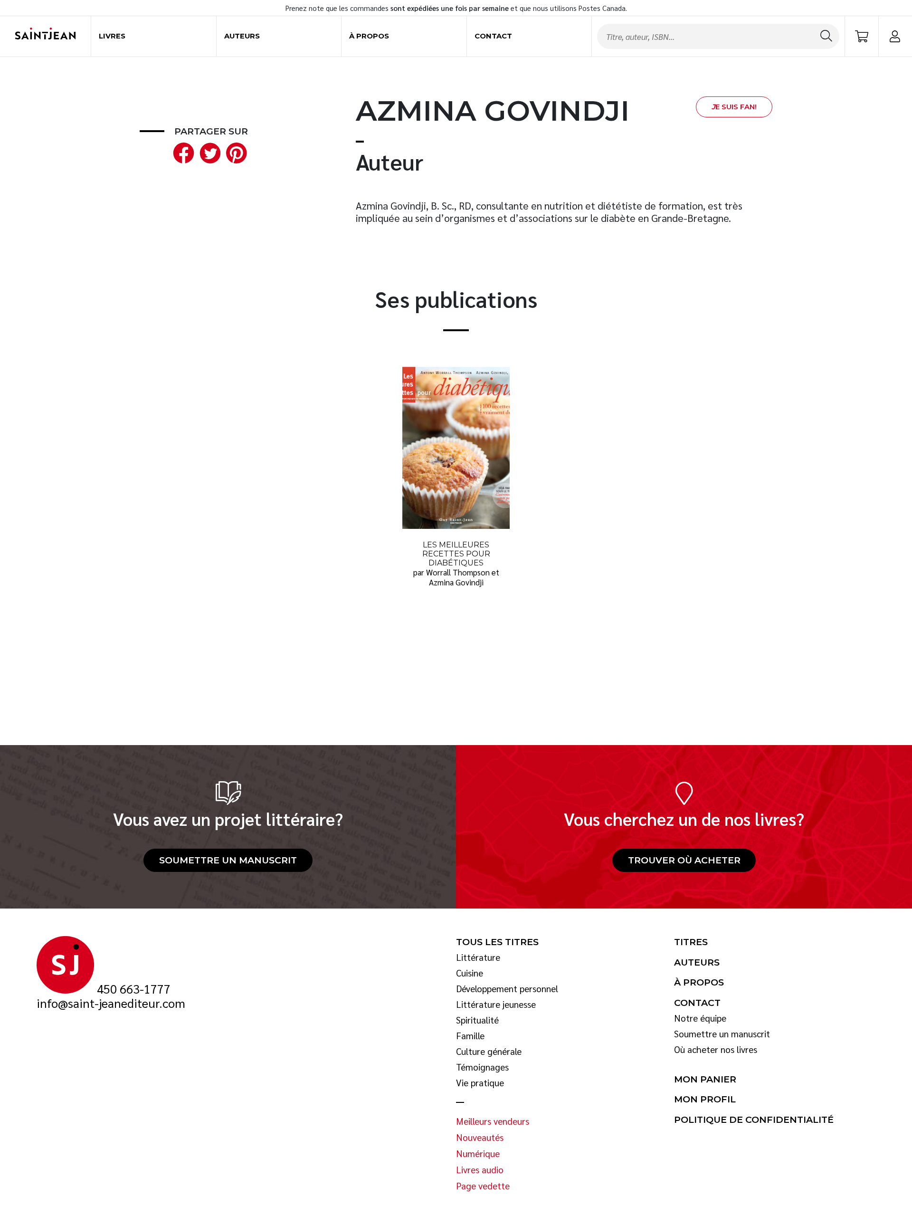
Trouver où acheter (684, 860)
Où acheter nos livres (715, 1049)
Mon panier (705, 1079)
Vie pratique (480, 1083)
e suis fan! (734, 107)
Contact (493, 36)
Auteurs (242, 36)
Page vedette (483, 1186)
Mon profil (705, 1099)
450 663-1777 (134, 989)
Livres (112, 36)
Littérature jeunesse (496, 1004)
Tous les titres (497, 942)
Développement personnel (507, 989)
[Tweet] (208, 152)
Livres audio (480, 1170)
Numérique (478, 1154)
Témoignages (482, 1067)
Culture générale (489, 1051)
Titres (691, 942)
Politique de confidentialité (754, 1120)
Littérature (478, 957)
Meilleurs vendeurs (492, 1121)
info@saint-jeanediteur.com (111, 1003)
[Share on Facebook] (181, 152)
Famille (470, 1036)
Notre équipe (700, 1018)
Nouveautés (480, 1137)
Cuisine (469, 973)
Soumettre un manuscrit (228, 860)
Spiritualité (477, 1020)
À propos (369, 36)
